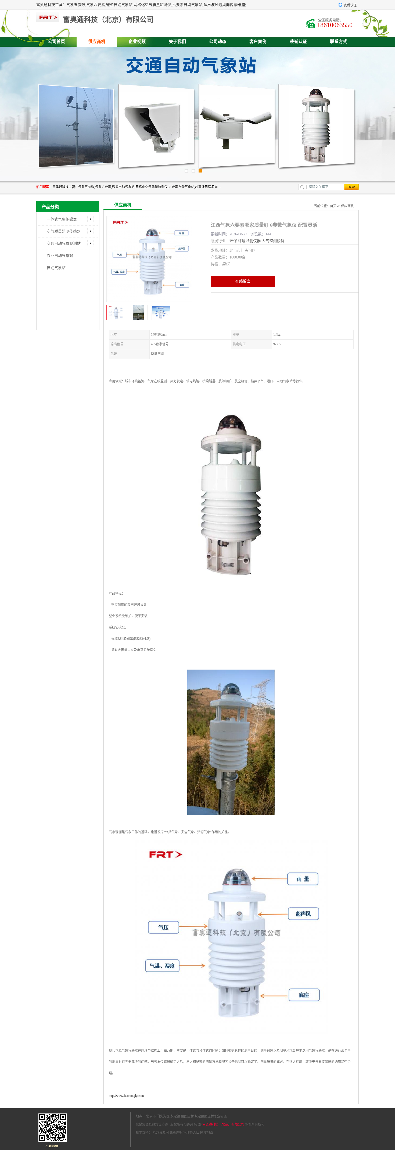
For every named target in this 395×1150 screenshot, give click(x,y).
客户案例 (258, 41)
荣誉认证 (298, 41)
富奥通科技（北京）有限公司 (223, 1124)
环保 (233, 241)
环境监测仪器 (249, 241)
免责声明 (176, 1132)
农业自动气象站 (60, 256)
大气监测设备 (273, 241)
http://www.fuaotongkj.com (126, 1096)
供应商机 (96, 41)
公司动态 (217, 41)
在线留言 (242, 281)
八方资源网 (161, 1132)
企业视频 (137, 41)
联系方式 (338, 41)
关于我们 (177, 41)
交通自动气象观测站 (64, 244)
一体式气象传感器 (62, 219)
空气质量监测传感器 (64, 231)
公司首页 (56, 41)
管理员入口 (191, 1132)
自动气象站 (56, 268)
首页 (333, 206)
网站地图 (206, 1132)
